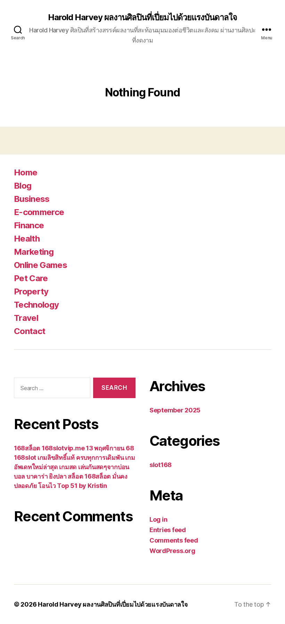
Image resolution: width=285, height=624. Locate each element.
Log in (158, 519)
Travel (26, 318)
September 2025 (175, 410)
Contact (29, 331)
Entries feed (167, 530)
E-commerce (39, 212)
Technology (36, 305)
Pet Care (31, 278)
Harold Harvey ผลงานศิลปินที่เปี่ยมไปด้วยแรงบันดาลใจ (142, 17)
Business (32, 199)
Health (27, 239)
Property (31, 291)
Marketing (34, 252)
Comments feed (173, 540)
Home (25, 172)
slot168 (160, 464)
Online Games (40, 265)
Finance (29, 225)
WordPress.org (172, 550)
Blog (22, 186)
